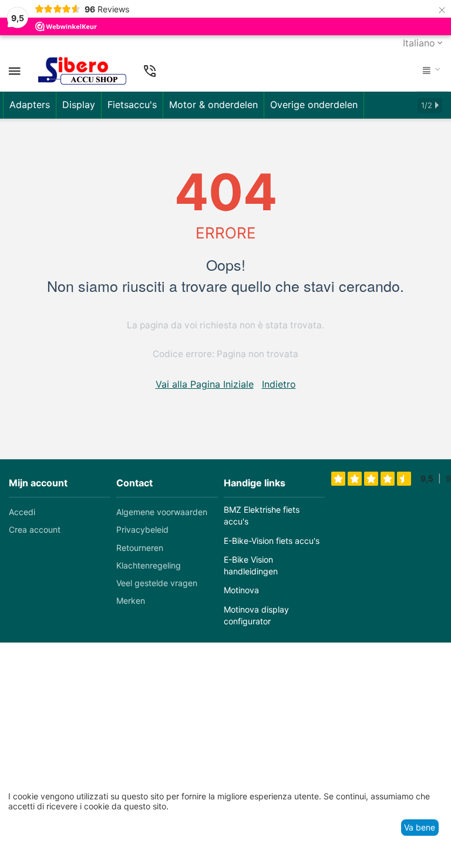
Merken (130, 601)
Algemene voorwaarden (161, 512)
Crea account (34, 529)
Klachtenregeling (148, 565)
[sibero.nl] (82, 71)
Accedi (22, 512)
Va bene (419, 827)
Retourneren (139, 548)
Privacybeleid (142, 529)
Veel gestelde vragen (156, 583)
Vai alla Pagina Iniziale (205, 384)
